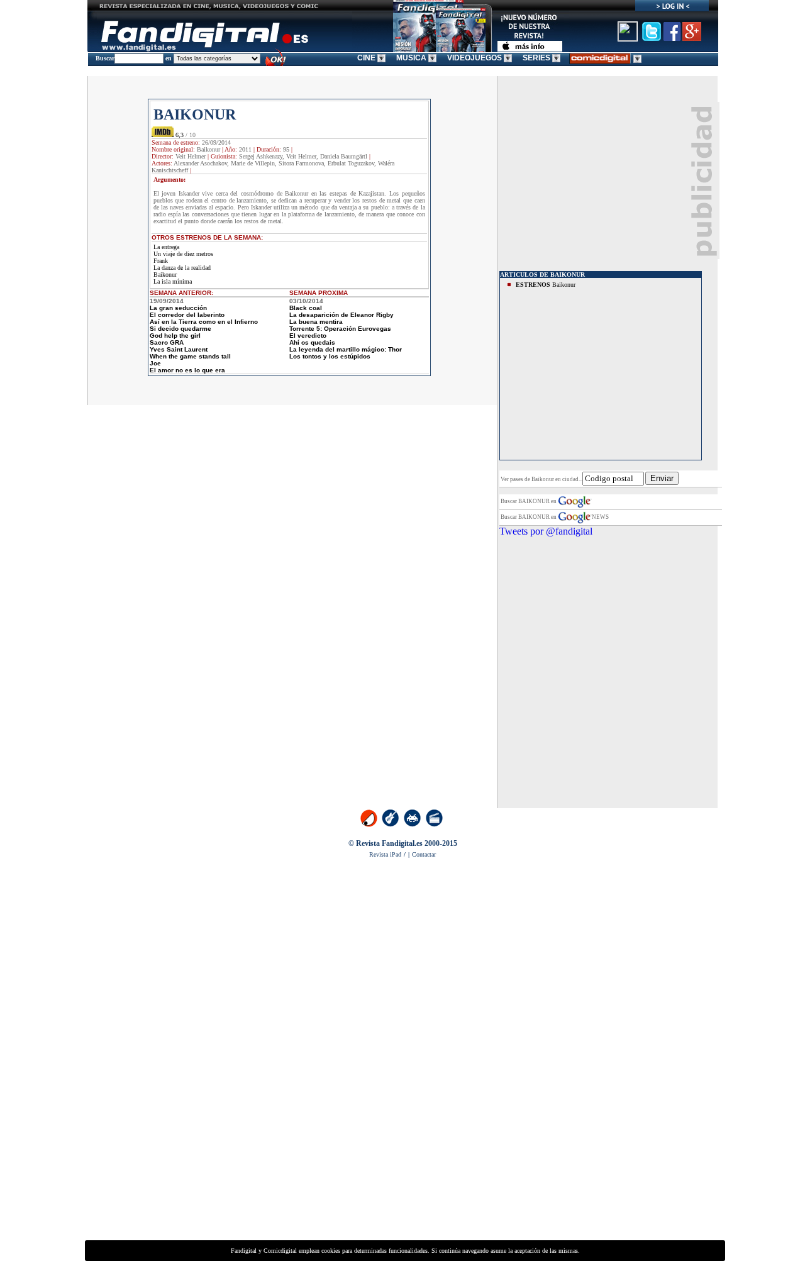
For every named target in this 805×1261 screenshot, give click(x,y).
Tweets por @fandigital (545, 531)
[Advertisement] (593, 180)
